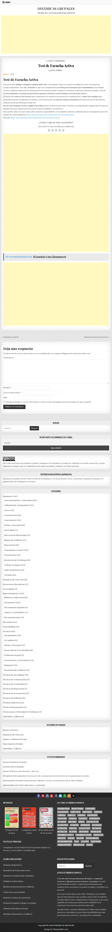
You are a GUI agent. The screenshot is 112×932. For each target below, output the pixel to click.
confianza (61, 815)
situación (85, 841)
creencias (72, 818)
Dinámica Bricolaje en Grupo (15, 909)
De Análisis (9, 640)
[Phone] (65, 795)
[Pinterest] (43, 795)
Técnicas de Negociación (13, 689)
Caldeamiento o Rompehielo (16, 505)
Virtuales (8, 575)
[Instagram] (47, 795)
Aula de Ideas (8, 785)
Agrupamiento (10, 635)
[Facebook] (38, 795)
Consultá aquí (29, 850)
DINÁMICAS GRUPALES (56, 8)
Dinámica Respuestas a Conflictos (17, 914)
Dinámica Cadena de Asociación (16, 898)
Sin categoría (8, 622)
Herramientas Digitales (14, 607)
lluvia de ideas (84, 828)
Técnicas (7, 631)
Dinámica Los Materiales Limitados (18, 876)
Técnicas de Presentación (14, 693)
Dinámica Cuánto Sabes (13, 881)
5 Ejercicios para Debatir (14, 892)
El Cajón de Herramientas (14, 776)
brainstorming (77, 808)
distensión (62, 821)
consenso (81, 815)
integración (96, 825)
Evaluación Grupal (12, 655)
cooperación (92, 815)
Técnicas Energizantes (13, 707)
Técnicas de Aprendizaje (13, 675)
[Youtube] (51, 795)
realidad (71, 838)
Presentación (10, 555)
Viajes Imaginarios (12, 570)
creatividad (62, 818)
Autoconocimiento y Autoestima (18, 500)
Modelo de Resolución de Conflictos (18, 887)
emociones (72, 821)
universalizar (79, 844)
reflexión (80, 838)
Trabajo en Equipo (12, 565)
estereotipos (63, 825)
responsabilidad (92, 838)
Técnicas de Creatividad (13, 684)
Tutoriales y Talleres (12, 717)
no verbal (73, 831)
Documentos (9, 603)
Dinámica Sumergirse (12, 865)
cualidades (83, 818)
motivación (96, 828)
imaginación (85, 825)
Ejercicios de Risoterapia (15, 535)
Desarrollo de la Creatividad (16, 650)
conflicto (71, 815)
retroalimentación (65, 841)
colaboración (63, 812)
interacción (62, 828)
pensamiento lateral (83, 835)
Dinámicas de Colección (13, 580)
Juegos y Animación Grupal (15, 739)
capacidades (90, 808)
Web (5, 398)
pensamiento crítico (65, 835)
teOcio (6, 771)
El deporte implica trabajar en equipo (19, 903)
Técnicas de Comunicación (14, 680)
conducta (98, 812)
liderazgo (73, 828)
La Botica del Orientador (13, 767)
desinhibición (94, 818)
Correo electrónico (12, 393)
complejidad (87, 812)
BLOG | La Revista (10, 730)
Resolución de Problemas (15, 560)
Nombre (7, 388)
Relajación (8, 665)
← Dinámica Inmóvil (9, 337)
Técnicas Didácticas (11, 703)
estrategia (74, 825)
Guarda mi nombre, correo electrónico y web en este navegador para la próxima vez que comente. (48, 402)
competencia (75, 812)
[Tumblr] (56, 795)
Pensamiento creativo (13, 550)
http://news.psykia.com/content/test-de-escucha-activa (50, 115)
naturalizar (62, 831)
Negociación (9, 545)
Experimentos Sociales (13, 744)
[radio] (49, 131)
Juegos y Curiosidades (56, 61)
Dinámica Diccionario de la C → (97, 337)
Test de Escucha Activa (56, 65)
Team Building (9, 627)
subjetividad (96, 841)
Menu (7, 2)
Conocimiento (10, 520)
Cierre (7, 510)
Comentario (9, 358)
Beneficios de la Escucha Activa (16, 870)
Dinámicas (7, 496)
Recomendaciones (12, 617)
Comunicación (10, 515)
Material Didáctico (11, 594)
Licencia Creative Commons (35, 463)
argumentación (63, 808)
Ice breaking (8, 589)
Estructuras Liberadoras (14, 584)
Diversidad (9, 530)
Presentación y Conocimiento (17, 660)
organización (96, 831)
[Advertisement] (56, 34)
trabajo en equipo (64, 844)
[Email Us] (60, 795)
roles (76, 841)
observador (83, 831)
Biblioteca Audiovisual (14, 597)
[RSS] (69, 795)
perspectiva (98, 835)
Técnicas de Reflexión (12, 698)
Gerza (5, 762)
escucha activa (92, 821)
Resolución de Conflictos (15, 670)
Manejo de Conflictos (13, 540)
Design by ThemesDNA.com (56, 929)
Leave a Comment (56, 70)
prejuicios (62, 838)
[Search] (73, 795)
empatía (81, 821)
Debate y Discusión (12, 525)
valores (89, 844)
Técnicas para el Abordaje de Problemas (20, 712)
